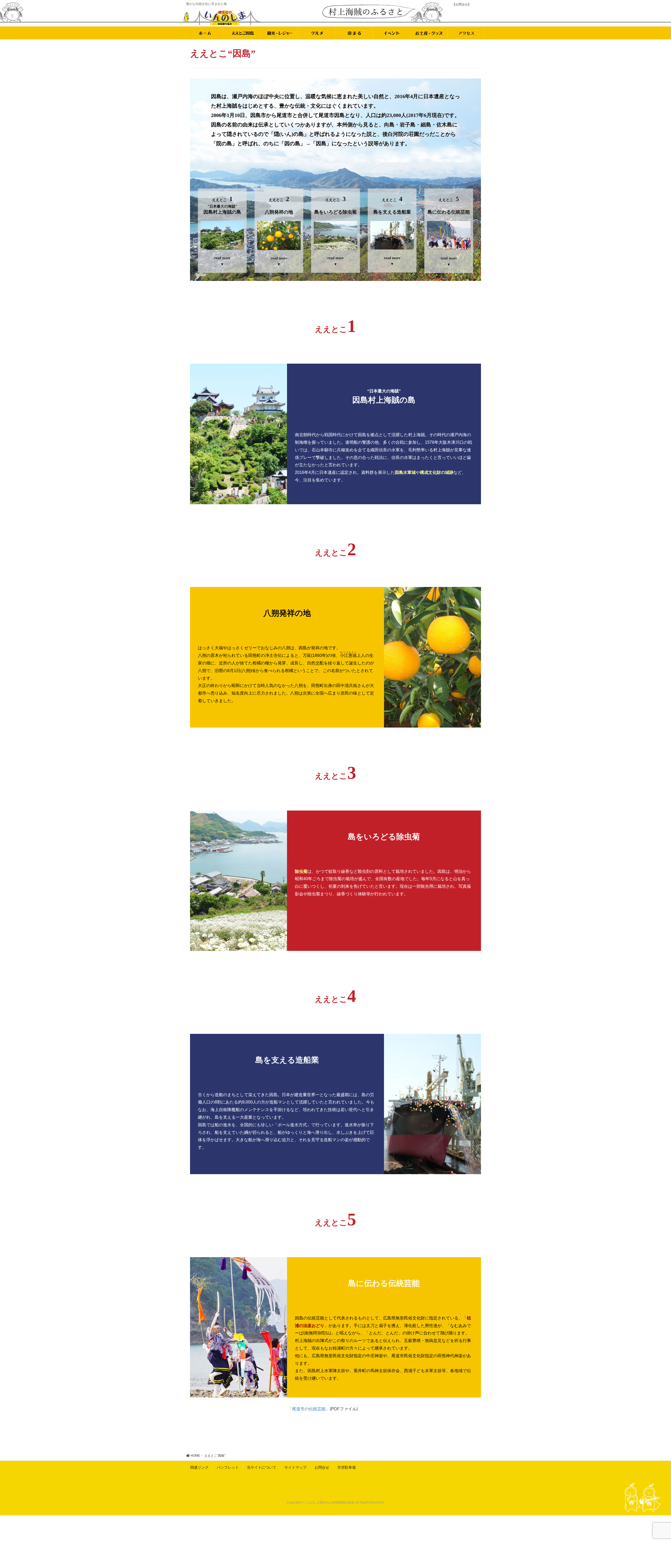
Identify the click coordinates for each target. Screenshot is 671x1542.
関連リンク (199, 1467)
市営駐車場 (346, 1467)
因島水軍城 (405, 472)
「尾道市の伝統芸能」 (309, 1409)
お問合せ (322, 1467)
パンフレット (228, 1467)
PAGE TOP (651, 1491)
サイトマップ (295, 1467)
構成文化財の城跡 (436, 472)
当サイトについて (261, 1467)
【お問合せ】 (461, 4)
